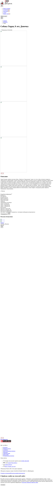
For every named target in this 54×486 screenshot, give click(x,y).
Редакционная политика (8, 455)
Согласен (3, 484)
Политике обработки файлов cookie (30, 482)
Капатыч (2, 250)
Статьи (4, 12)
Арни (2, 424)
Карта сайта (5, 454)
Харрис (2, 313)
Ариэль (2, 276)
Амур (2, 405)
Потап (2, 396)
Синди (2, 233)
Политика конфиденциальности (18, 473)
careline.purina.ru (8, 464)
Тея (1, 242)
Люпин (2, 433)
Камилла (2, 368)
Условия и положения (5, 473)
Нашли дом (5, 13)
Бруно (2, 340)
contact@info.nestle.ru (12, 462)
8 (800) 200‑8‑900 (25, 460)
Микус (2, 260)
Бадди (2, 294)
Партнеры (5, 11)
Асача (2, 322)
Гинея (2, 377)
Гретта (2, 303)
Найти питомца (6, 8)
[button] (27, 194)
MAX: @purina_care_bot (10, 466)
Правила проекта (7, 448)
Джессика (3, 285)
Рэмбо (2, 414)
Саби (2, 359)
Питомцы (5, 22)
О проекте (5, 9)
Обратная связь (6, 453)
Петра (2, 387)
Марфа (2, 350)
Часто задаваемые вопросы (9, 451)
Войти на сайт (4, 16)
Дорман (2, 331)
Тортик (2, 222)
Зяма (2, 266)
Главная (5, 20)
